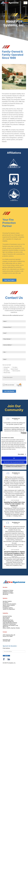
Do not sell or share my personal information (14, 462)
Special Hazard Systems (9, 605)
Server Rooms (6, 617)
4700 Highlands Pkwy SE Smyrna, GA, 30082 (9, 635)
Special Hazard (14, 369)
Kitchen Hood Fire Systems (9, 604)
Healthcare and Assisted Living (10, 625)
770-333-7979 (6, 641)
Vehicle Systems (16, 370)
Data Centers (6, 618)
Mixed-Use (5, 626)
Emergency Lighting (8, 607)
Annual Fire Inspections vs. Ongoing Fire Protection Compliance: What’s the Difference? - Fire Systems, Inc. (14, 553)
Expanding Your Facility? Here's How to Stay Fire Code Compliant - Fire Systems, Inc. (14, 504)
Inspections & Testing (8, 590)
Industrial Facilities (7, 616)
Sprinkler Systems (7, 601)
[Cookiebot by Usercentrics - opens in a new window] (21, 433)
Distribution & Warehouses (9, 624)
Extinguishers (6, 606)
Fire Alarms (5, 602)
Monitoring (5, 594)
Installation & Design (8, 591)
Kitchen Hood (7, 372)
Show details (21, 454)
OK (14, 458)
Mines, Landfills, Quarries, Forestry (11, 628)
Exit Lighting (6, 370)
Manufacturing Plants (8, 620)
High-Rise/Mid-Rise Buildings (10, 622)
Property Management (8, 621)
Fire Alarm (15, 367)
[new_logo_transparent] (10, 1)
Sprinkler (6, 369)
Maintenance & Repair (8, 593)
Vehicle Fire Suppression (9, 609)
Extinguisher (7, 367)
